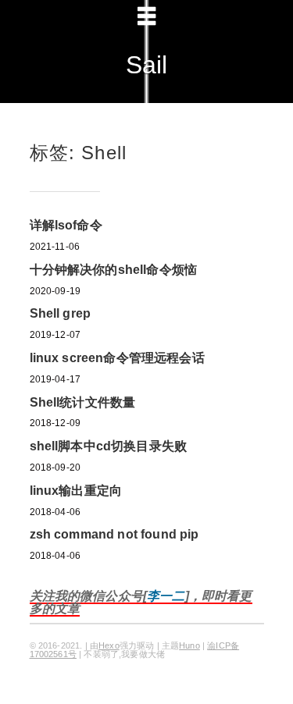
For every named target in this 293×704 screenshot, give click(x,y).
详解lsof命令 (66, 225)
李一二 (165, 596)
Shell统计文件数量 (83, 402)
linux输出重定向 (76, 490)
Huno (189, 645)
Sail (147, 65)
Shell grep (60, 313)
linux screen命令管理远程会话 (117, 357)
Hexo (109, 645)
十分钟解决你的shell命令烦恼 (114, 269)
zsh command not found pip (114, 534)
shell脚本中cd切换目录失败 (109, 446)
